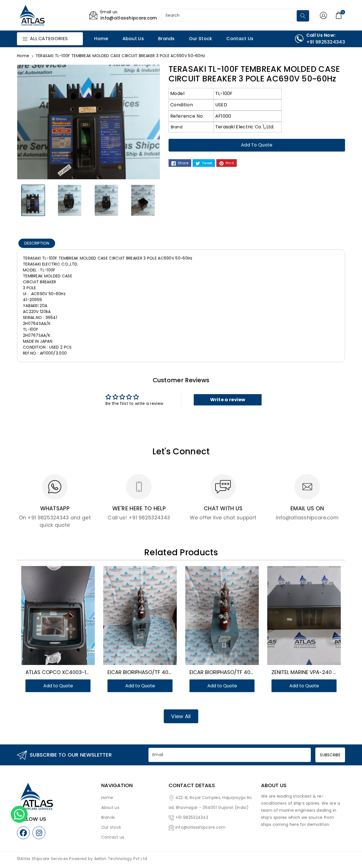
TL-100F (224, 93)
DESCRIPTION (36, 243)
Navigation (117, 785)
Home (23, 56)
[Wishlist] (51, 618)
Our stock (111, 827)
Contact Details (192, 785)
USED (221, 104)
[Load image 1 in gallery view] (33, 200)
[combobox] (229, 15)
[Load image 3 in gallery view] (106, 200)
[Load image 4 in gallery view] (143, 200)
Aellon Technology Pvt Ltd (120, 858)
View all (181, 716)
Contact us (112, 837)
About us (110, 807)
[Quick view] (64, 618)
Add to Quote (257, 145)
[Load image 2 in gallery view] (70, 200)
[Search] (303, 15)
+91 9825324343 (191, 817)
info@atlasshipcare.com (200, 827)
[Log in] (323, 15)
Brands (108, 817)
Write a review (227, 399)
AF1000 (223, 116)
